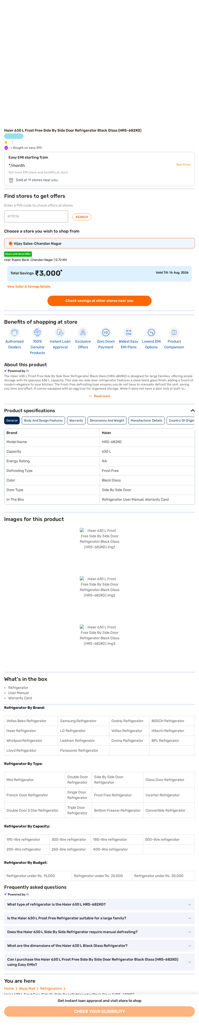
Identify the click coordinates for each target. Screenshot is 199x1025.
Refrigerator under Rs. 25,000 (98, 876)
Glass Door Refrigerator (165, 780)
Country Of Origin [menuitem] (181, 420)
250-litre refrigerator (69, 849)
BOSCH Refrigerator (168, 721)
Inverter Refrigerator (163, 795)
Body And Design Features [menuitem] (43, 420)
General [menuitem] (12, 420)
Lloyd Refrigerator (21, 750)
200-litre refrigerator (23, 849)
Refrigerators (51, 988)
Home (9, 988)
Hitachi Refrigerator (168, 731)
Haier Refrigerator (21, 731)
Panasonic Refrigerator (79, 750)
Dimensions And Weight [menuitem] (107, 420)
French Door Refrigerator (27, 795)
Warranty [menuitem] (76, 420)
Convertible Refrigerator (165, 810)
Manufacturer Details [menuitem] (146, 420)
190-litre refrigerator (23, 839)
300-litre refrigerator (69, 839)
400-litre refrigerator (110, 849)
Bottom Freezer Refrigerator (117, 810)
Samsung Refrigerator (78, 721)
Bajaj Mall (27, 988)
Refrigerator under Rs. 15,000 (30, 876)
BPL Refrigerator (165, 740)
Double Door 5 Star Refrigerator (32, 810)
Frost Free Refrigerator (113, 795)
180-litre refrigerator (110, 839)
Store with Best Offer (18, 254)
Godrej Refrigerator (127, 721)
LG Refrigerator (73, 731)
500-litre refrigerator (162, 839)
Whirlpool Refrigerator (24, 740)
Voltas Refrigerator (126, 731)
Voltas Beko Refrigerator (26, 721)
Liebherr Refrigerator (77, 740)
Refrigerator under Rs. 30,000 (158, 876)
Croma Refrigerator (127, 740)
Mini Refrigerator (20, 780)
